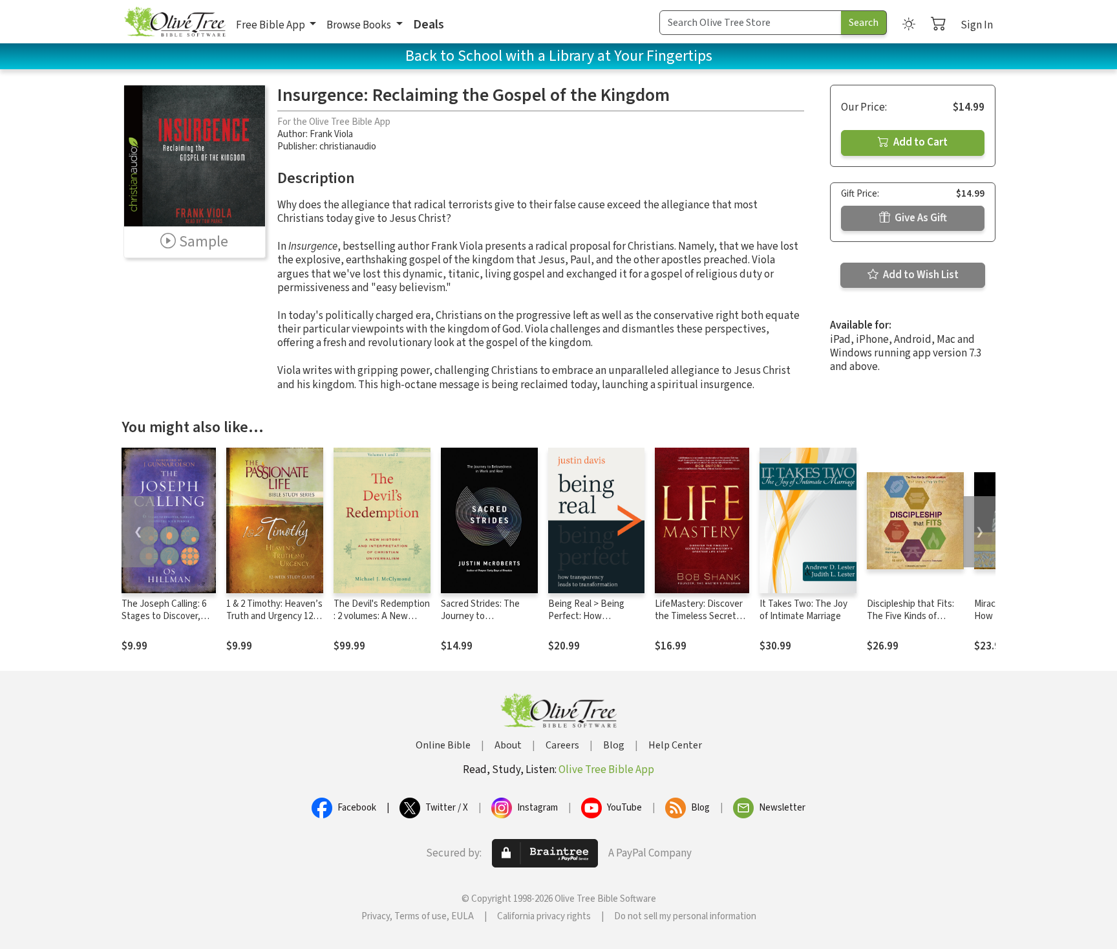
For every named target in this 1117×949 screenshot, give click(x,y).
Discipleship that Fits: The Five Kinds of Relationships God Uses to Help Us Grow (915, 622)
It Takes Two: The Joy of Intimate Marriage (803, 610)
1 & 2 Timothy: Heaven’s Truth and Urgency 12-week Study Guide (274, 616)
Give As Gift (920, 218)
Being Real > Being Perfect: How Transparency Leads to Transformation (594, 622)
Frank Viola (331, 134)
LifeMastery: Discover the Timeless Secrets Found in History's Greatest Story (699, 622)
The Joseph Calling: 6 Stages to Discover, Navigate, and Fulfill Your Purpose (164, 622)
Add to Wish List (920, 275)
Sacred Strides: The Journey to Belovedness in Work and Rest (483, 622)
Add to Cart (919, 142)
